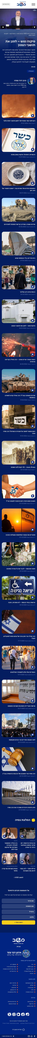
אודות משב (30, 1001)
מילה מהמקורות (12, 992)
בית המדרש (13, 971)
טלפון (32, 917)
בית (32, 964)
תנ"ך (32, 989)
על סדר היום (13, 983)
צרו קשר (31, 1003)
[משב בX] (9, 1014)
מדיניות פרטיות (12, 1001)
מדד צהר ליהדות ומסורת (9, 969)
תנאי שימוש (30, 1006)
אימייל (31, 912)
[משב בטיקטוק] (27, 1014)
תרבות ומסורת (29, 992)
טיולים (31, 985)
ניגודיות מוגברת (17, 1029)
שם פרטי (31, 901)
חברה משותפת (29, 983)
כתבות (31, 973)
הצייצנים (14, 987)
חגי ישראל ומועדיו (28, 971)
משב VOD (27, 33)
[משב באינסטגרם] (14, 1014)
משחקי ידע (13, 964)
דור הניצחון (13, 989)
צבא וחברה (30, 987)
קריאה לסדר (19, 33)
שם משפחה (30, 906)
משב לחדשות (29, 969)
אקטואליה (31, 71)
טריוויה (14, 985)
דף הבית (33, 33)
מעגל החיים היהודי (11, 966)
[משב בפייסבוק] (23, 1014)
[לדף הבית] (21, 6)
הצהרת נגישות (12, 1003)
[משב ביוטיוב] (18, 1014)
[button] (33, 4)
